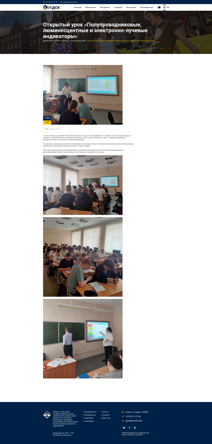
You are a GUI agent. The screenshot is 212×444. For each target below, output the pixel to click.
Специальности (90, 412)
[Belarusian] (164, 4)
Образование (90, 7)
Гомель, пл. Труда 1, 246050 (136, 412)
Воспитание (131, 7)
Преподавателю (146, 7)
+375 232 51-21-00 (51, 2)
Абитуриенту (105, 7)
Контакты (106, 415)
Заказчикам (89, 421)
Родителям (88, 418)
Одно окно (106, 418)
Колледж (77, 7)
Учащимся (118, 7)
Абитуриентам (89, 415)
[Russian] (164, 10)
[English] (164, 7)
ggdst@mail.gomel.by (70, 2)
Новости (105, 412)
